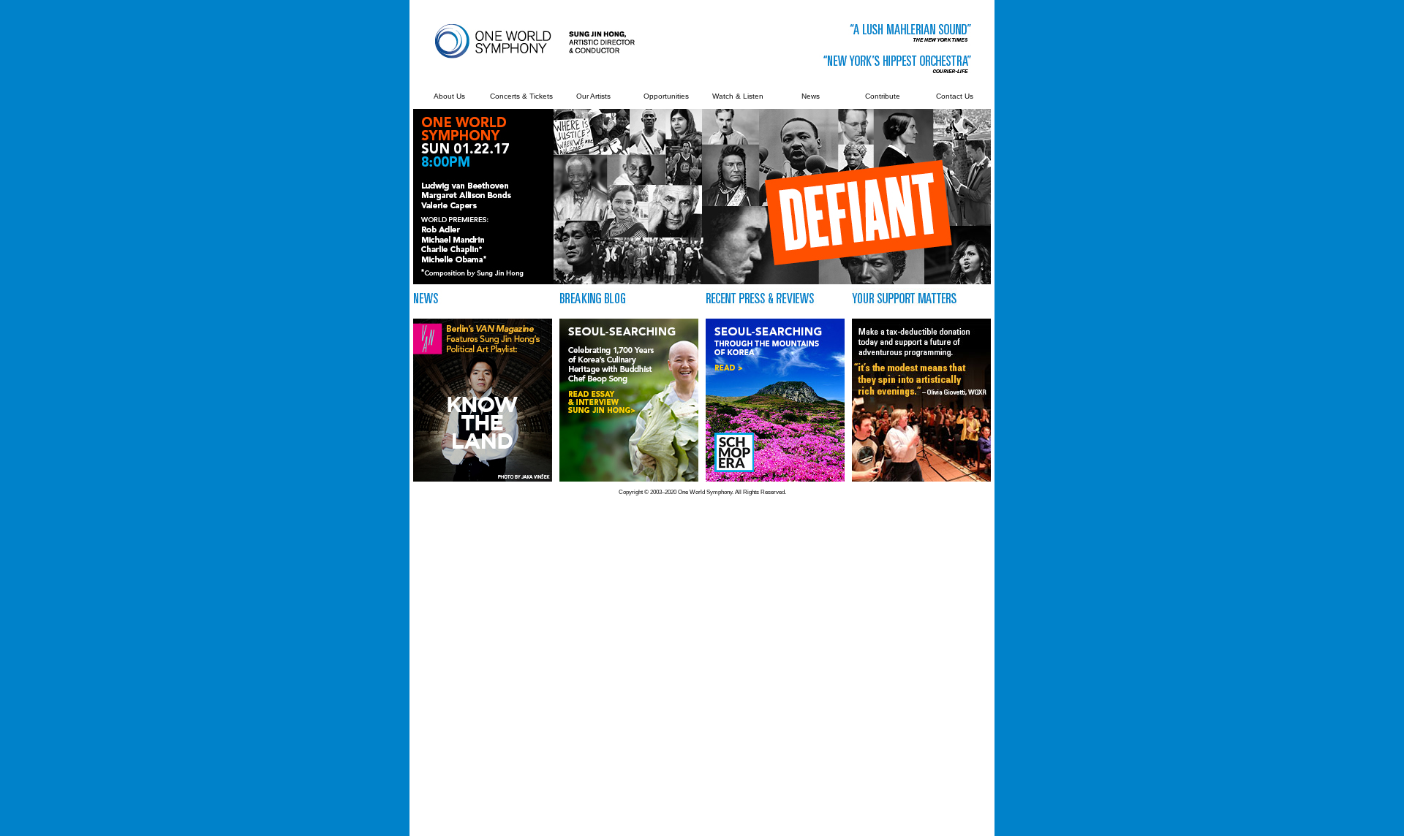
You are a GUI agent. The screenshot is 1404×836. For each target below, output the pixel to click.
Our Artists (593, 96)
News (810, 96)
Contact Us (954, 96)
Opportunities (666, 96)
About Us (449, 96)
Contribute (882, 96)
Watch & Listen (737, 96)
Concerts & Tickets (521, 96)
